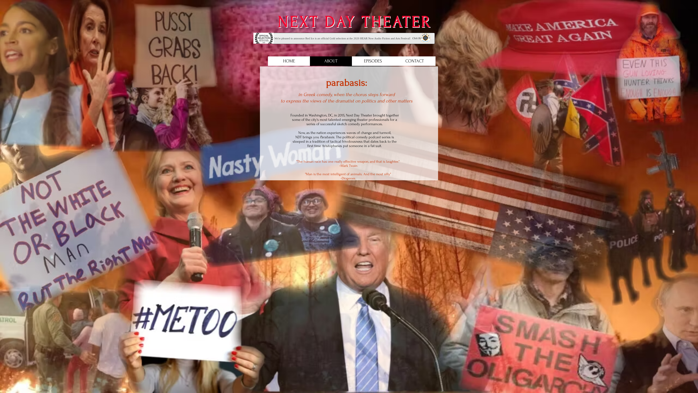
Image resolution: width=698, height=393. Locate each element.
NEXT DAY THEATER (349, 22)
